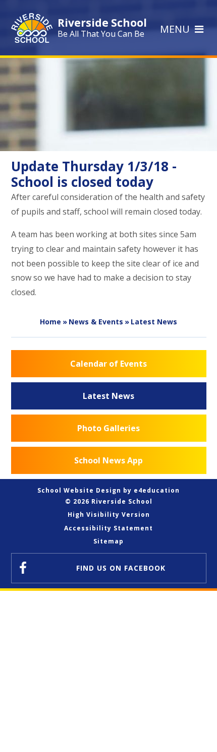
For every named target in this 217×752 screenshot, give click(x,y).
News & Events (96, 321)
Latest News (154, 321)
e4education (157, 490)
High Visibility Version (109, 514)
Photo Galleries (108, 428)
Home (50, 321)
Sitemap (108, 541)
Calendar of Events (108, 363)
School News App (108, 460)
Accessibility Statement (108, 528)
